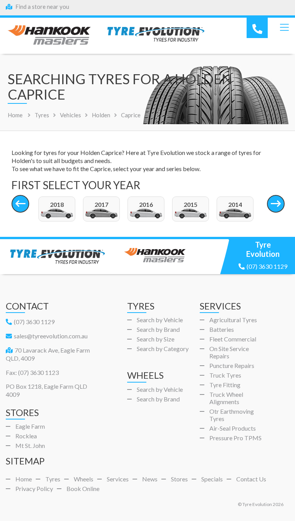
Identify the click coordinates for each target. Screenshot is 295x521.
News (149, 479)
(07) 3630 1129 (267, 266)
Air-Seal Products (232, 428)
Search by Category (163, 348)
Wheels (83, 479)
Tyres (52, 479)
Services (118, 479)
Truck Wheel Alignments (226, 398)
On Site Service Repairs (229, 352)
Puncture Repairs (231, 365)
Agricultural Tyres (233, 319)
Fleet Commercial (232, 339)
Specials (212, 479)
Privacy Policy (34, 488)
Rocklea (26, 435)
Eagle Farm (30, 426)
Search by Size (155, 339)
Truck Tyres (225, 375)
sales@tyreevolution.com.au (51, 336)
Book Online (82, 488)
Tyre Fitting (224, 384)
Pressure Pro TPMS (235, 437)
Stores (179, 479)
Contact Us (251, 479)
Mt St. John (30, 445)
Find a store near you (41, 6)
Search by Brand (158, 329)
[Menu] (284, 28)
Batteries (221, 329)
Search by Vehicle (160, 319)
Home (15, 115)
